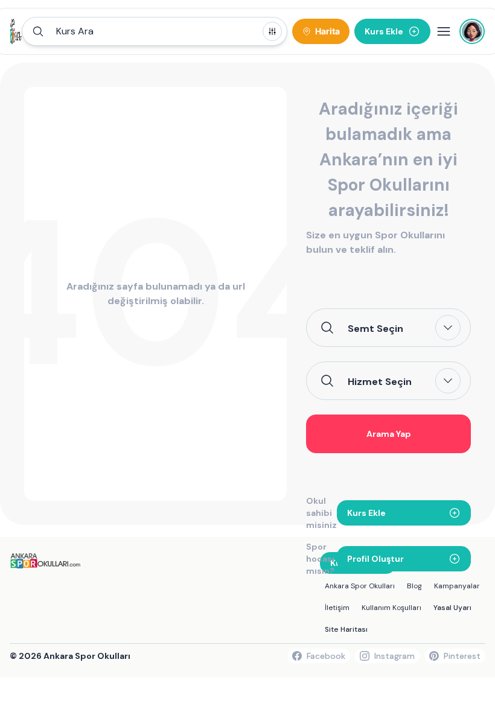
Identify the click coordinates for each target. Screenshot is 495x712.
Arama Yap (388, 433)
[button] (154, 31)
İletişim (337, 607)
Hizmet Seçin (380, 381)
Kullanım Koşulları (391, 607)
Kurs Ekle (366, 512)
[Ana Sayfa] (16, 31)
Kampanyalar (457, 586)
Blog (414, 586)
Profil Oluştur (375, 558)
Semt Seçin (375, 328)
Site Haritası (346, 629)
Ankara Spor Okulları (360, 586)
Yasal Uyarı (452, 607)
